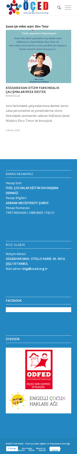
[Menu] (66, 7)
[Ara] (57, 7)
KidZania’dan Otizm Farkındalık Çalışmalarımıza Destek (32, 90)
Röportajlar (13, 96)
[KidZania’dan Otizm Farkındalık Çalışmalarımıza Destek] (38, 56)
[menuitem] (57, 7)
